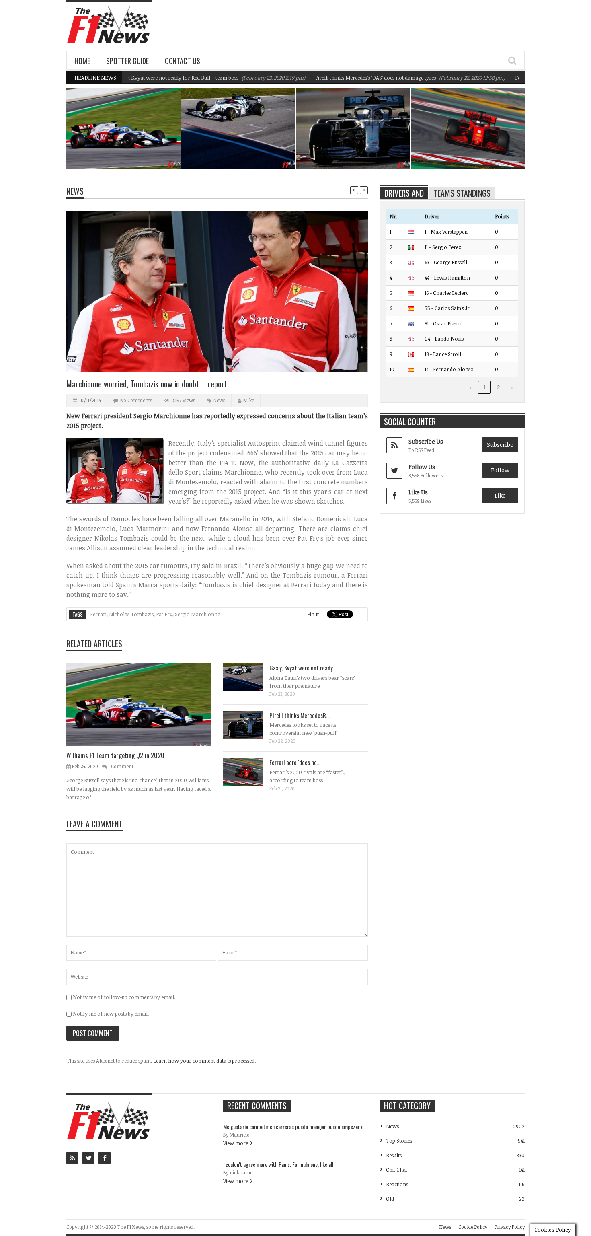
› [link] (512, 388)
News (154, 133)
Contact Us (182, 61)
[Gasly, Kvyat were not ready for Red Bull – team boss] (249, 677)
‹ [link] (471, 388)
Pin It (313, 614)
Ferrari (98, 614)
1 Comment (120, 766)
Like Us (418, 492)
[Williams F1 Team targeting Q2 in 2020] (145, 704)
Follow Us (421, 467)
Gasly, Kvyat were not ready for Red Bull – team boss (147, 77)
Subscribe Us (425, 441)
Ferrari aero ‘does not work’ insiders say (470, 148)
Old (390, 1198)
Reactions (397, 1184)
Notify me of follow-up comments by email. (124, 997)
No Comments (136, 400)
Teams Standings (461, 193)
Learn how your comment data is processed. (204, 1060)
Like (500, 495)
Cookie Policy (472, 1227)
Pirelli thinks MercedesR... (299, 715)
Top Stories (399, 1140)
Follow (500, 470)
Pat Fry (164, 614)
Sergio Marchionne (197, 614)
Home (82, 61)
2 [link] (498, 388)
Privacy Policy (510, 1227)
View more (235, 1143)
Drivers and (404, 193)
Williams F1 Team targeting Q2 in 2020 (128, 148)
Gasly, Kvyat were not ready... (303, 667)
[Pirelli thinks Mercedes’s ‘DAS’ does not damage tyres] (249, 724)
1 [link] (484, 388)
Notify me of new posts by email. (111, 1013)
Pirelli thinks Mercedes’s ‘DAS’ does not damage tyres (345, 77)
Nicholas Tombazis (131, 614)
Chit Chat (396, 1169)
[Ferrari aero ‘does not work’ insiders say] (249, 771)
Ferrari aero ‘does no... (294, 762)
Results (394, 1155)
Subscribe (500, 444)
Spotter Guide (127, 61)
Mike (248, 400)
